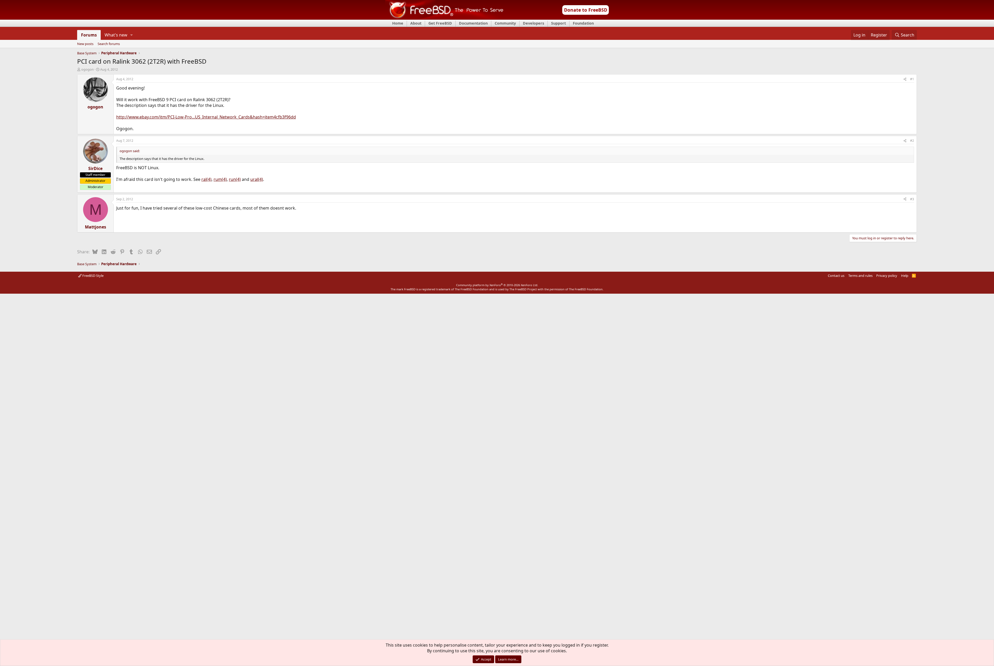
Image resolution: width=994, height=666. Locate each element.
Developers (533, 23)
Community (505, 23)
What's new (116, 35)
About (415, 23)
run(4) (235, 179)
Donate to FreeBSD (585, 10)
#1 (912, 79)
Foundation (583, 23)
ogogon (87, 69)
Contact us (836, 275)
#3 (912, 199)
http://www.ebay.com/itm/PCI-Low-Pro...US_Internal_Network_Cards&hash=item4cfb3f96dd (206, 117)
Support (558, 23)
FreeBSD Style (93, 275)
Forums (89, 35)
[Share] (905, 79)
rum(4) (220, 179)
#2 (912, 140)
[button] (131, 35)
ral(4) (206, 179)
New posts (85, 44)
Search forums (109, 44)
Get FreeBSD (440, 23)
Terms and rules (860, 275)
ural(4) (256, 179)
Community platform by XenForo (497, 285)
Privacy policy (886, 275)
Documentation (473, 23)
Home (397, 23)
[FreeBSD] (444, 18)
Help (904, 275)
